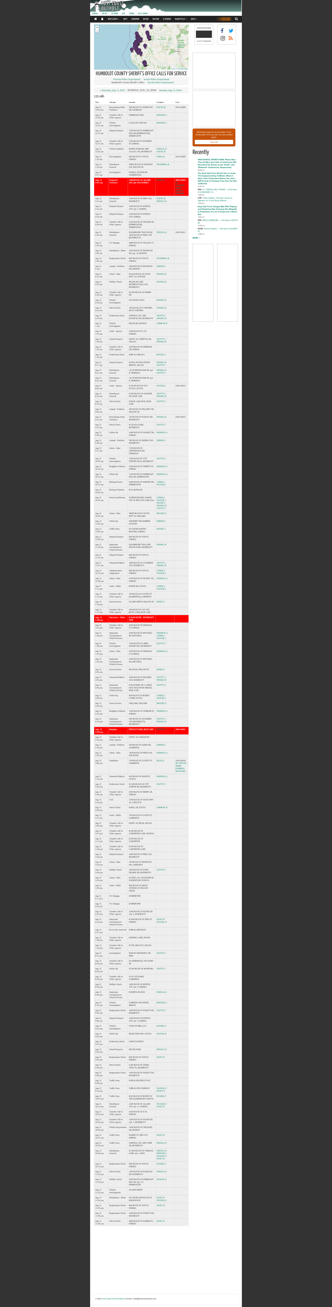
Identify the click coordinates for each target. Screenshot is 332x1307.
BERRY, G (161, 601)
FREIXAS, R (162, 149)
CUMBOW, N (162, 323)
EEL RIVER (114, 14)
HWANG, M (161, 274)
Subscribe (214, 142)
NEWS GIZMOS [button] (113, 19)
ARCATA (104, 14)
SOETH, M (161, 107)
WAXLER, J (161, 385)
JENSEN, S (161, 266)
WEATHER (156, 19)
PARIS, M (161, 156)
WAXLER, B (161, 922)
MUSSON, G (162, 115)
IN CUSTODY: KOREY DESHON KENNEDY (180, 187)
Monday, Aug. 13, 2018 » (170, 90)
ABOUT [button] (193, 19)
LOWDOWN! (135, 19)
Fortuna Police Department (126, 79)
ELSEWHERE (167, 19)
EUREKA (95, 14)
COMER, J (161, 482)
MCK (123, 14)
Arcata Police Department (156, 79)
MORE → (196, 237)
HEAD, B (160, 760)
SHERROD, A (162, 432)
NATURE (146, 19)
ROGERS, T (161, 1026)
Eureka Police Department (161, 82)
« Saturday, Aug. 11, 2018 (112, 90)
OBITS (125, 19)
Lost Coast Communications (113, 1298)
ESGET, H (161, 180)
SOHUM (131, 14)
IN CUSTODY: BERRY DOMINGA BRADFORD (181, 767)
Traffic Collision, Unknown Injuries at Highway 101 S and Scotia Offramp (215, 199)
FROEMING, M (163, 164)
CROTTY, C (161, 315)
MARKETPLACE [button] (180, 19)
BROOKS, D (161, 513)
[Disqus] (141, 1261)
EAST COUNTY (143, 14)
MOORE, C (161, 354)
